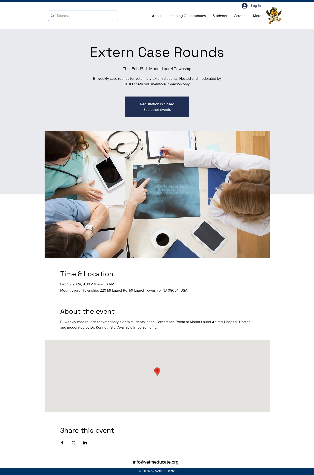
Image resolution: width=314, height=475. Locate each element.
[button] (156, 16)
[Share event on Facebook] (62, 442)
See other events (157, 109)
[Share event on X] (73, 442)
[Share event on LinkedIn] (85, 442)
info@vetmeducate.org (155, 461)
